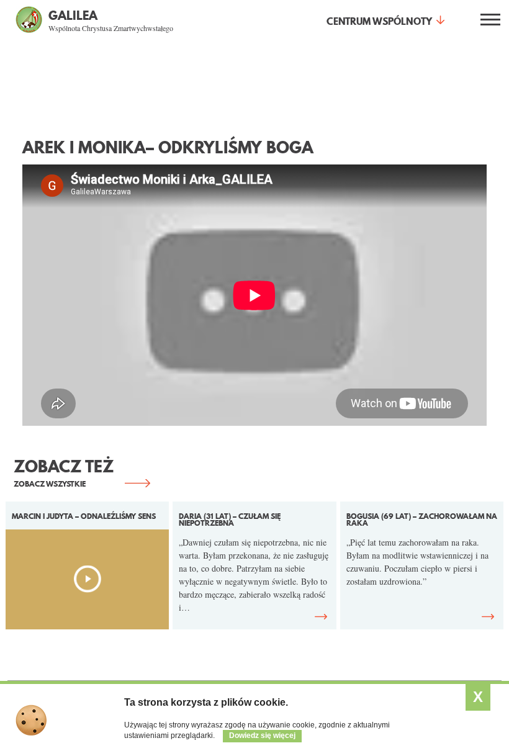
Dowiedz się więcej (262, 735)
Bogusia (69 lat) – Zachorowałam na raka (421, 519)
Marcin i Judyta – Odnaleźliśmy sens (84, 516)
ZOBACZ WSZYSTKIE (50, 484)
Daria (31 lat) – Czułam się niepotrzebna (230, 519)
